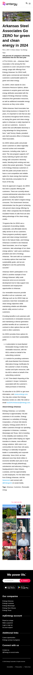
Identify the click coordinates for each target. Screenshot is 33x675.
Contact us (5, 650)
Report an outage (7, 620)
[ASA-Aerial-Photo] (16, 16)
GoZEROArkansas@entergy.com (18, 402)
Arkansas (10, 487)
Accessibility (10, 667)
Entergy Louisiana (8, 603)
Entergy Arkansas (7, 601)
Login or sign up (7, 625)
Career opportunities (8, 637)
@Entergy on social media (10, 652)
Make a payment (7, 623)
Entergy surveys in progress (11, 640)
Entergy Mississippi (8, 605)
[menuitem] (25, 3)
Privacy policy (18, 667)
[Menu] (30, 3)
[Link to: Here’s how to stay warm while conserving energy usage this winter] (23, 525)
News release (16, 50)
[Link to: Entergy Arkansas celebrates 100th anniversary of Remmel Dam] (9, 525)
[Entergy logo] (13, 3)
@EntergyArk (7, 483)
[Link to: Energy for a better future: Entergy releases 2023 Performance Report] (23, 511)
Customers (17, 487)
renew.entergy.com (21, 394)
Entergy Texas (6, 610)
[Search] (25, 3)
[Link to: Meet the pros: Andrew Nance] (23, 539)
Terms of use (27, 667)
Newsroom (6, 480)
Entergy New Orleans (9, 608)
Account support (7, 627)
